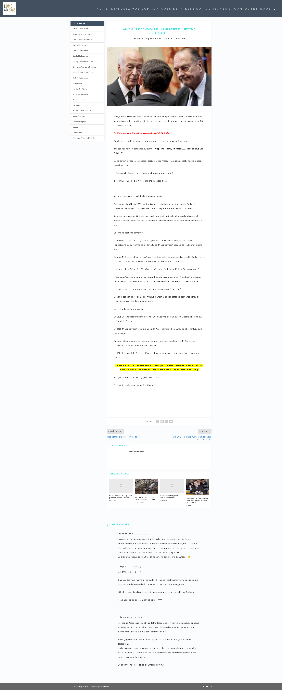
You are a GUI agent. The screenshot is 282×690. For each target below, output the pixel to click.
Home (102, 9)
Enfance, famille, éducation (83, 72)
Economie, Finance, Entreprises (84, 67)
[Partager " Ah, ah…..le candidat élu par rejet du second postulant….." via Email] (166, 421)
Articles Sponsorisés (80, 29)
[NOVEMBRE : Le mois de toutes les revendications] (146, 486)
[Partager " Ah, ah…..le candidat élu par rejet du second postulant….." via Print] (171, 421)
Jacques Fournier (152, 38)
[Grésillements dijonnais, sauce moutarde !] (172, 486)
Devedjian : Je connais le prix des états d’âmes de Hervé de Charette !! (197, 500)
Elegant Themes (84, 687)
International (78, 83)
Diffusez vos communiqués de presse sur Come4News (171, 9)
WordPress (105, 687)
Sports (75, 127)
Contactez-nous (252, 9)
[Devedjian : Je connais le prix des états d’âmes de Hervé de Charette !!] (197, 487)
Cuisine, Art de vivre (80, 45)
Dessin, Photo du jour (80, 56)
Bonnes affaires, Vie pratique (84, 34)
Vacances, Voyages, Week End (84, 138)
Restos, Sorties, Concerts (82, 111)
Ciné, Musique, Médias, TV (82, 40)
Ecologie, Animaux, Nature (83, 62)
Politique (180, 38)
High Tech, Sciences (80, 78)
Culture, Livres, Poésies (81, 50)
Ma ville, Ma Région (80, 89)
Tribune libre (77, 133)
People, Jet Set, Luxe (80, 100)
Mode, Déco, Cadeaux (81, 94)
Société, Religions (79, 122)
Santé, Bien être (79, 116)
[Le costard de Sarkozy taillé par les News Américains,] (121, 486)
